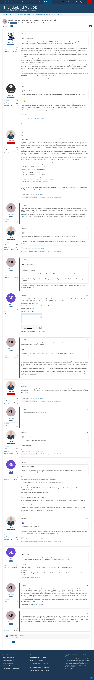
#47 (87, 295)
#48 (87, 340)
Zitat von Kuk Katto (29, 38)
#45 (87, 228)
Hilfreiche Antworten (8, 53)
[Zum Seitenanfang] (91, 678)
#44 (87, 205)
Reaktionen (6, 47)
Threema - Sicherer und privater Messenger (32, 118)
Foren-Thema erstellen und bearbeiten (39, 667)
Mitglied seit (6, 51)
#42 (87, 86)
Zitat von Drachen (28, 91)
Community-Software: (74, 669)
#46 (87, 260)
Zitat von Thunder (28, 264)
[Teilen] (90, 26)
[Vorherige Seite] (3, 26)
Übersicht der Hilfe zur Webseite (38, 657)
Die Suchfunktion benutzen (36, 660)
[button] (66, 2)
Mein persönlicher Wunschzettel (34, 194)
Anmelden (75, 2)
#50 (87, 409)
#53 (87, 518)
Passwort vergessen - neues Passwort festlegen (39, 671)
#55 (87, 585)
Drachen (24, 214)
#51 (87, 432)
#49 (87, 383)
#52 (87, 462)
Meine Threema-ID (25, 121)
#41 (87, 34)
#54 (87, 550)
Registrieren (83, 2)
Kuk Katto (48, 105)
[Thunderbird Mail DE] (47, 8)
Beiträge (5, 49)
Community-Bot (13, 635)
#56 (87, 613)
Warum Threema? (25, 123)
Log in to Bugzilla (25, 445)
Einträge (5, 149)
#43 (87, 132)
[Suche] (89, 2)
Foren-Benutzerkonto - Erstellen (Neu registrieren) (39, 663)
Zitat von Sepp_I (28, 349)
